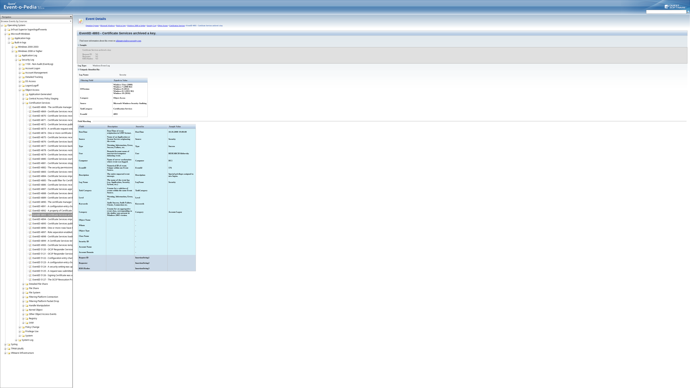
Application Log (29, 55)
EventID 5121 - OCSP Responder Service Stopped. (57, 253)
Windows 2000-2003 (28, 46)
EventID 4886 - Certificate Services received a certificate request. (65, 184)
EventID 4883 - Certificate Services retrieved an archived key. (63, 171)
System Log (27, 339)
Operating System (16, 25)
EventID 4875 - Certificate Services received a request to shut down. (66, 137)
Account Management (36, 72)
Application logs (22, 38)
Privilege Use (31, 331)
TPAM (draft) (17, 348)
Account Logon (32, 68)
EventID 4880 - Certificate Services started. (54, 158)
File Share (34, 288)
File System (34, 292)
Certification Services (39, 102)
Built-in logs (20, 42)
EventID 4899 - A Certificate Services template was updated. (63, 240)
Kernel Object (35, 309)
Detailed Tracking (34, 76)
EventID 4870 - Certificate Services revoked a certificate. (61, 115)
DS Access (30, 81)
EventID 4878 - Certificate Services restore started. (58, 150)
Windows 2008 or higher (30, 51)
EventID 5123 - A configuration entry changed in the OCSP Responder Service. (71, 262)
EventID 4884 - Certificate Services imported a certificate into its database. (70, 176)
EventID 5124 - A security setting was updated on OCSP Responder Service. (70, 266)
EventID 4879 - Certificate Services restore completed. (60, 154)
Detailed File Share (38, 283)
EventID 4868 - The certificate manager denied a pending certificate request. (71, 107)
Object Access (32, 89)
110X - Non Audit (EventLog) (39, 64)
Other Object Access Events (42, 314)
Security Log (28, 59)
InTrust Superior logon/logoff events (29, 29)
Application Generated (40, 94)
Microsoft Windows (20, 33)
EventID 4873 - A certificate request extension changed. (60, 128)
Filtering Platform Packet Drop (44, 301)
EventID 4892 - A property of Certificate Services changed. (62, 210)
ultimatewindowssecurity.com (128, 41)
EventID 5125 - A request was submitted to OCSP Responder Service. (67, 270)
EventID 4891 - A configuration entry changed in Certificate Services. (67, 206)
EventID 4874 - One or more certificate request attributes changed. (66, 133)
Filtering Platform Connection (43, 296)
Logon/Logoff (31, 85)
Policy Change (32, 327)
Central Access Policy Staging (43, 98)
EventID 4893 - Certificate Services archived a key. (58, 214)
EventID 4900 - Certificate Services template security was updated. (66, 245)
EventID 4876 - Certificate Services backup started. (58, 141)
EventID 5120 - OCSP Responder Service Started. (57, 249)
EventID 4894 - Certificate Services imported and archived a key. (65, 219)
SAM (31, 322)
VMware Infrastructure (22, 352)
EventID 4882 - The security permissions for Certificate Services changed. (69, 167)
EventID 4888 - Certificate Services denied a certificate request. (64, 193)
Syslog (14, 344)
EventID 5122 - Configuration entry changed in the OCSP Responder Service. (70, 258)
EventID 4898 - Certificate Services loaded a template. (59, 236)
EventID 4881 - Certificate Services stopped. (54, 163)
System (29, 335)
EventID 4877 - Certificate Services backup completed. (60, 145)
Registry (33, 318)
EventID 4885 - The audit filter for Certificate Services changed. (64, 180)
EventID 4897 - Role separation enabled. (53, 232)
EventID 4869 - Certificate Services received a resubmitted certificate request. (71, 111)
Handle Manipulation (39, 305)
